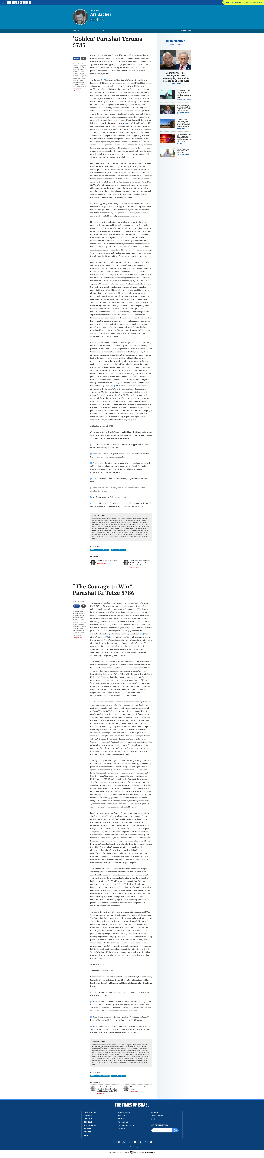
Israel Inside (88, 1119)
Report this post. (78, 90)
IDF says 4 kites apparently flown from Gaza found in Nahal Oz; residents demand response (183, 123)
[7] (114, 385)
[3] (91, 463)
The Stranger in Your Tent (107, 561)
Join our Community (234, 2)
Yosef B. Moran (134, 1091)
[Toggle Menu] (2, 2)
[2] (91, 453)
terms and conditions (124, 1112)
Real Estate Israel (90, 1125)
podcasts (87, 1132)
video (86, 1135)
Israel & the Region (90, 1112)
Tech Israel (88, 1122)
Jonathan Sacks (134, 567)
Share (77, 58)
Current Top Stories (176, 44)
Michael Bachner (176, 83)
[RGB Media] (133, 1152)
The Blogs (94, 10)
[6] (132, 287)
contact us (121, 1128)
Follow (94, 19)
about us (121, 1119)
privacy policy (122, 1115)
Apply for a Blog (185, 31)
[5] (150, 178)
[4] (126, 123)
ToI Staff (188, 99)
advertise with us (123, 1122)
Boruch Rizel (100, 1093)
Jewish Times (88, 1115)
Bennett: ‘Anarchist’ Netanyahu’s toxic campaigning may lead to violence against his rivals (176, 77)
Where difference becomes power (140, 1088)
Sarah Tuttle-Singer (183, 154)
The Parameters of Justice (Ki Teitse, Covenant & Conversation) (140, 563)
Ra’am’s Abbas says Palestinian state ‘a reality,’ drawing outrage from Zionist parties (184, 94)
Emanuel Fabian (181, 128)
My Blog (93, 31)
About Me (103, 31)
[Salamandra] (150, 1152)
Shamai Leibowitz (102, 563)
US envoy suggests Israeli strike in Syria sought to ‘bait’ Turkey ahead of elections (184, 108)
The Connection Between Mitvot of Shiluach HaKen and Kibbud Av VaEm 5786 (107, 1089)
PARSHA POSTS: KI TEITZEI (99, 1076)
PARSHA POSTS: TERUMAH (99, 550)
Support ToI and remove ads (253, 2)
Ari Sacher (100, 14)
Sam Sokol (180, 99)
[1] (114, 64)
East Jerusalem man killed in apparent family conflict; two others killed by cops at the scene (184, 138)
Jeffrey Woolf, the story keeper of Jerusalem (183, 150)
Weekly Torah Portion (118, 550)
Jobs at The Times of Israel (126, 1125)
